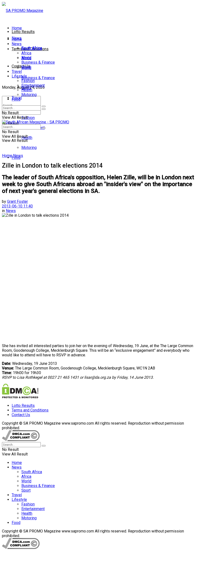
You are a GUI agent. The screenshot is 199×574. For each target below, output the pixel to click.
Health (26, 90)
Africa (26, 53)
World (26, 57)
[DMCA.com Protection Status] (20, 397)
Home (17, 28)
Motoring (29, 147)
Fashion (28, 117)
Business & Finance (38, 78)
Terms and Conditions (30, 410)
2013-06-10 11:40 (17, 206)
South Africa (31, 48)
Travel (17, 71)
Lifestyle (19, 76)
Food (16, 99)
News (17, 44)
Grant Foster (17, 201)
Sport (26, 67)
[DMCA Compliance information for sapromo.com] (21, 439)
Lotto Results (23, 31)
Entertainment (33, 85)
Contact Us (21, 66)
